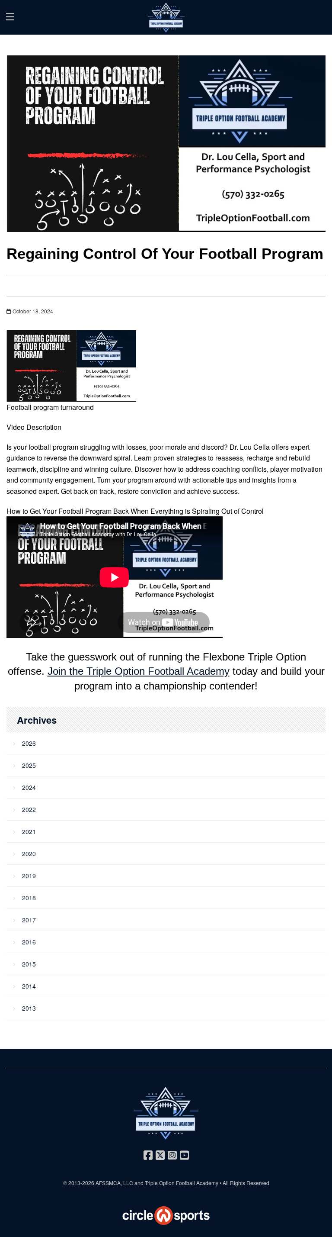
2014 (29, 986)
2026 (29, 743)
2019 (29, 875)
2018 (29, 897)
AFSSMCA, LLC (114, 1182)
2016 (29, 941)
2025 (29, 765)
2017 (29, 919)
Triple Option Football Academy (181, 1182)
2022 (29, 809)
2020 (29, 853)
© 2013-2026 (79, 1182)
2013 (29, 1008)
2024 (29, 787)
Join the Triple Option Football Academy (139, 671)
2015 (29, 964)
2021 (29, 831)
